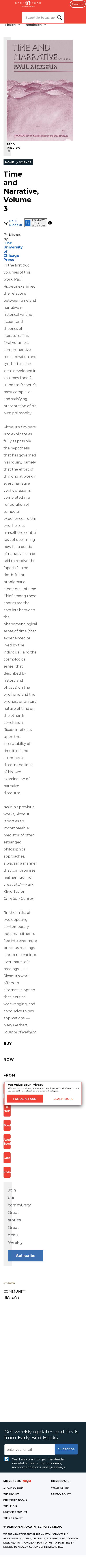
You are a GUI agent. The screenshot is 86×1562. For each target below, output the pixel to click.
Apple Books (7, 1142)
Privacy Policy (61, 1494)
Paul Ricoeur (15, 223)
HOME (9, 162)
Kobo (7, 1172)
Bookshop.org (7, 1125)
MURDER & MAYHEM (15, 1512)
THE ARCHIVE (11, 1494)
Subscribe (77, 4)
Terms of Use (60, 1488)
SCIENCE (25, 162)
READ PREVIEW (13, 146)
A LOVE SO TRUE (13, 1488)
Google (7, 1158)
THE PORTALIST (13, 1518)
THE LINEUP (10, 1506)
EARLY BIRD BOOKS (15, 1500)
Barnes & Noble (7, 1107)
